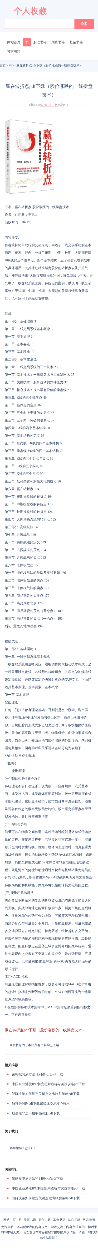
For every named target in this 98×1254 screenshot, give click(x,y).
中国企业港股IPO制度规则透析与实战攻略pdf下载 (48, 1084)
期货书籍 (58, 42)
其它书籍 (13, 51)
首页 (3, 65)
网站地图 (89, 1220)
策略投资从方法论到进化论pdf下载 (37, 1074)
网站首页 (13, 42)
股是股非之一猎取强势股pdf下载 (36, 1113)
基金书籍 (76, 42)
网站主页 (9, 1220)
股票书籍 (40, 42)
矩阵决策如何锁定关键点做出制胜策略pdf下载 (46, 1094)
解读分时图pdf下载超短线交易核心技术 (41, 1103)
